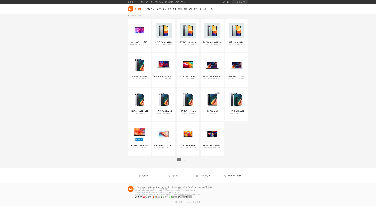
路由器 (158, 187)
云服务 (143, 2)
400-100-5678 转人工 (235, 176)
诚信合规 (210, 187)
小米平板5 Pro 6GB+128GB (188, 111)
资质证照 (170, 2)
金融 (147, 2)
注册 (228, 2)
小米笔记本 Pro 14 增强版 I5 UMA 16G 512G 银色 (218, 145)
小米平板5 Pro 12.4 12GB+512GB (164, 42)
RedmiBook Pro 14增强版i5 (139, 145)
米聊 (148, 187)
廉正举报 (204, 187)
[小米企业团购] (130, 9)
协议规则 (177, 2)
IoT (139, 2)
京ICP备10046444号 (155, 189)
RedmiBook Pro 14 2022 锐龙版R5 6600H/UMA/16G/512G (197, 76)
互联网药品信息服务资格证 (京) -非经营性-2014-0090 (170, 190)
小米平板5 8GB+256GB (139, 76)
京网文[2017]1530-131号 (184, 189)
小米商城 (130, 2)
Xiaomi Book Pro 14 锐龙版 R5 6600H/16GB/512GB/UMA (147, 42)
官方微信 (175, 176)
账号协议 (193, 187)
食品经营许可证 (178, 192)
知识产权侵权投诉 (162, 194)
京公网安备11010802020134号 (169, 189)
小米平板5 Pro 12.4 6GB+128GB (189, 42)
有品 (151, 2)
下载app (183, 2)
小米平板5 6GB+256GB (236, 111)
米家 (144, 187)
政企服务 (167, 187)
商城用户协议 (186, 187)
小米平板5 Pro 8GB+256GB (139, 111)
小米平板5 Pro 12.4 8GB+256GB (213, 42)
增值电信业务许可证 (140, 192)
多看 (151, 187)
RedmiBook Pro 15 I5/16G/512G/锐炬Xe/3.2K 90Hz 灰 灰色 (197, 145)
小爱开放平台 (157, 2)
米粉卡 (162, 187)
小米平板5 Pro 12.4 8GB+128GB (237, 42)
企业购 (134, 15)
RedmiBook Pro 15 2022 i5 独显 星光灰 (166, 76)
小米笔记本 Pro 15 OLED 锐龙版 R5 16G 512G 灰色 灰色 (244, 76)
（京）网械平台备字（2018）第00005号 (145, 190)
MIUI (135, 2)
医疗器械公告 (193, 190)
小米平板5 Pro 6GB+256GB (163, 111)
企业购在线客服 (205, 176)
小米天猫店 (174, 187)
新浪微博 (145, 176)
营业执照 (187, 190)
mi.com (138, 189)
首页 (129, 15)
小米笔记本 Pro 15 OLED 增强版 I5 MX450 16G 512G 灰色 (221, 76)
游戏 (154, 187)
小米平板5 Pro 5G (212, 111)
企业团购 (164, 2)
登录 (224, 2)
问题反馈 (199, 187)
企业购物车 (240, 2)
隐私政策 (180, 187)
